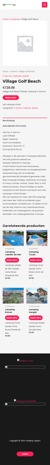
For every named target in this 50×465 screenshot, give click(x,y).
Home (6, 19)
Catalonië (17, 76)
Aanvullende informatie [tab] (14, 125)
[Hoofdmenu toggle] (44, 4)
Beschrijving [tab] (9, 120)
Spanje (26, 76)
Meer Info (10, 97)
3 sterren (13, 71)
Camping (15, 19)
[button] (25, 454)
